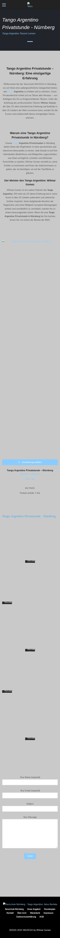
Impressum (48, 913)
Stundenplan (49, 909)
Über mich (22, 913)
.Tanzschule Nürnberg (14, 909)
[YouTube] (34, 924)
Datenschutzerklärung (26, 917)
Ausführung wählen (32, 462)
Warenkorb (35, 913)
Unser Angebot (33, 909)
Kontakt (10, 913)
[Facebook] (25, 924)
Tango (10, 92)
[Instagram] (30, 924)
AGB (41, 917)
